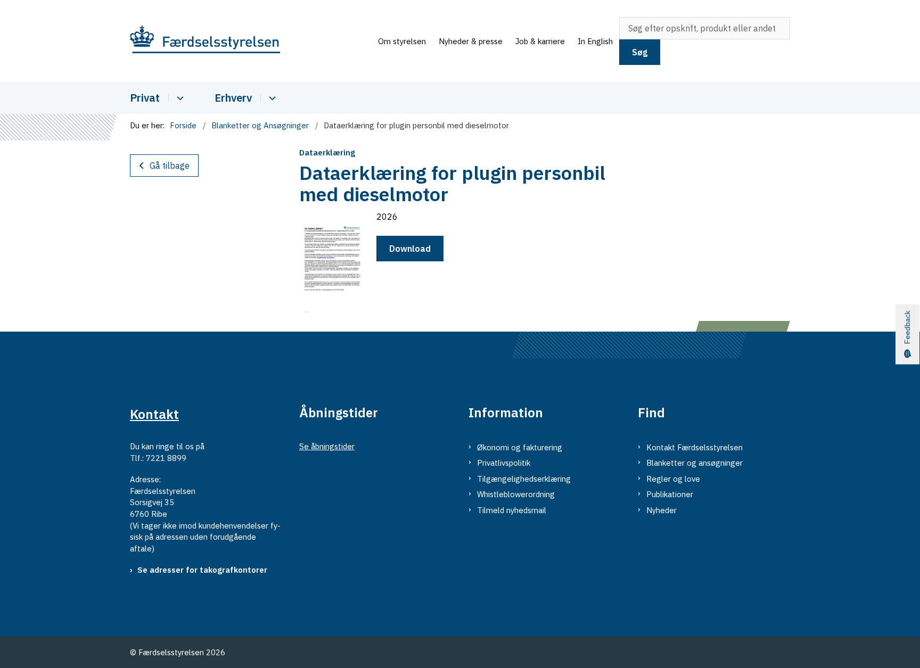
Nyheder (661, 510)
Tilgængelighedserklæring (524, 479)
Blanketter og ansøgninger (694, 463)
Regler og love (673, 479)
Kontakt (154, 414)
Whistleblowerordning (516, 494)
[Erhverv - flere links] (270, 98)
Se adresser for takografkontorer (202, 570)
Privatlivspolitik (503, 463)
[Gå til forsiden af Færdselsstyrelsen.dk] (251, 41)
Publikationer (669, 494)
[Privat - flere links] (178, 98)
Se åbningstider (327, 446)
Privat (145, 97)
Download (410, 248)
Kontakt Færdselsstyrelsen (694, 447)
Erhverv (233, 97)
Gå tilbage (170, 165)
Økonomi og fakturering (519, 447)
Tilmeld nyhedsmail (511, 510)
